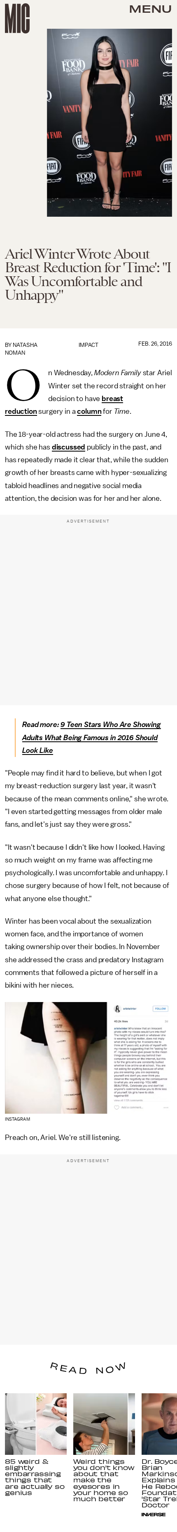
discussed (69, 447)
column (89, 411)
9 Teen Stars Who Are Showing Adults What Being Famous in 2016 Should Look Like (91, 737)
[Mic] (17, 18)
